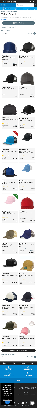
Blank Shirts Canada (27, 405)
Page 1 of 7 (30, 356)
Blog (15, 387)
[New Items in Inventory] (9, 368)
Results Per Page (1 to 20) (8, 354)
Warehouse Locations (33, 388)
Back (4, 363)
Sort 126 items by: (5, 30)
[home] (9, 1)
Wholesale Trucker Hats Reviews (18, 350)
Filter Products (19, 23)
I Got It (7, 402)
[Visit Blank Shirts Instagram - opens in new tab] (19, 403)
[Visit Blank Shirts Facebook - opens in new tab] (15, 403)
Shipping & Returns (27, 388)
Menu (5, 5)
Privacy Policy (7, 400)
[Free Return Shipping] (31, 8)
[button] (25, 1)
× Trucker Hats (11, 27)
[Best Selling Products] (9, 374)
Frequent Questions (21, 388)
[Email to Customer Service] (18, 380)
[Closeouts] (27, 368)
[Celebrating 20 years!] (6, 8)
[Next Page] (34, 33)
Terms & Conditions (25, 393)
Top (14, 363)
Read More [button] (4, 19)
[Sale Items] (27, 374)
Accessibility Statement (33, 393)
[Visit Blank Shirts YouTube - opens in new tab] (23, 403)
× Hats (4, 27)
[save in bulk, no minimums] (18, 8)
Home (23, 363)
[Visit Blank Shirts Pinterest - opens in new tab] (26, 403)
